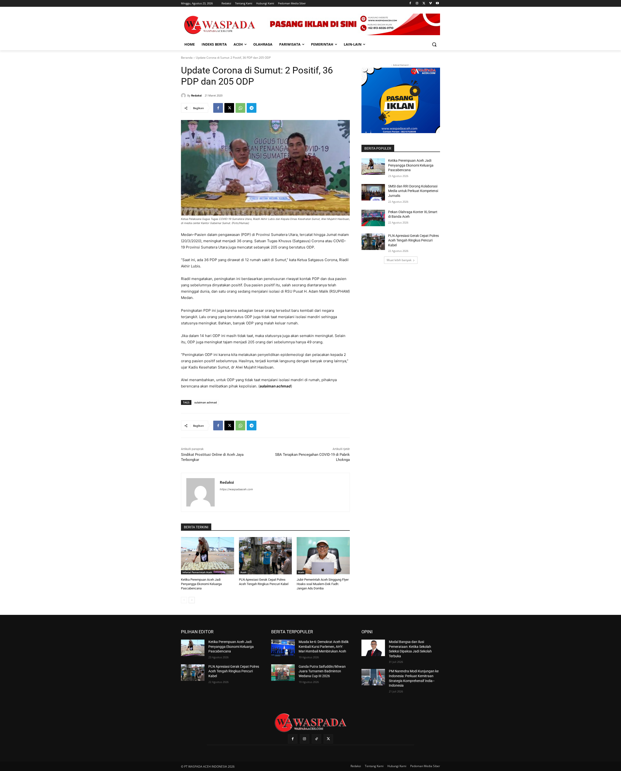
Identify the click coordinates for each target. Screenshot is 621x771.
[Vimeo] (430, 3)
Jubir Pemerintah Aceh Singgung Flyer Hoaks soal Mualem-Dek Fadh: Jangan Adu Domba (323, 584)
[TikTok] (316, 739)
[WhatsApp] (240, 108)
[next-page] (192, 600)
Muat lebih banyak (399, 260)
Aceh (243, 572)
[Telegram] (251, 108)
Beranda (187, 58)
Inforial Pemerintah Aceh (197, 572)
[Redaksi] (184, 95)
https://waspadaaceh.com (236, 489)
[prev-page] (184, 600)
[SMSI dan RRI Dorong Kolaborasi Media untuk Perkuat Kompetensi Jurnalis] (373, 192)
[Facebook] (410, 3)
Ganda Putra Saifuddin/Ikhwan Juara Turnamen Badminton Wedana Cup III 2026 (322, 671)
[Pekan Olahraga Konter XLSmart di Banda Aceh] (373, 218)
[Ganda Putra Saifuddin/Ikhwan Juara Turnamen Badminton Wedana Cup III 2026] (283, 672)
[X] (424, 3)
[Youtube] (437, 3)
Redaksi (196, 95)
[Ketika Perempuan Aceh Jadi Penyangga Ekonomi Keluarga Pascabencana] (207, 555)
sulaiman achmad (205, 402)
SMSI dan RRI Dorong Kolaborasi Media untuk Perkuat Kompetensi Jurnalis (413, 191)
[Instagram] (417, 3)
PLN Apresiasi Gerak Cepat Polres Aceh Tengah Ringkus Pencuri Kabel (413, 240)
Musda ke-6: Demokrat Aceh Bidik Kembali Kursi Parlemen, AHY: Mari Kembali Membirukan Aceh (324, 646)
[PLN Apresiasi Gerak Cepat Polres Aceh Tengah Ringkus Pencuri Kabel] (265, 555)
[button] (434, 44)
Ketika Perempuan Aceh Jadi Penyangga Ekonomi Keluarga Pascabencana (201, 584)
